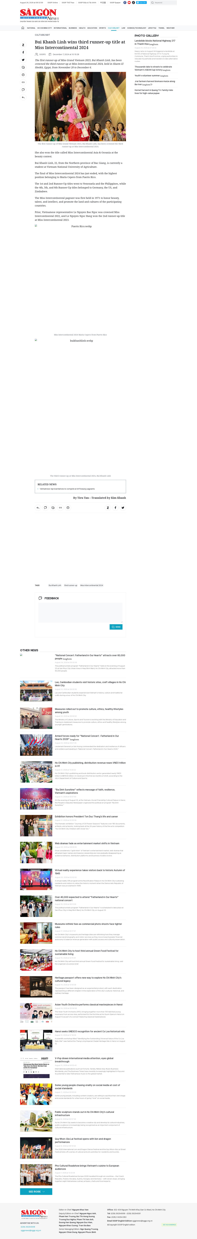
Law (123, 28)
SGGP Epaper (115, 2)
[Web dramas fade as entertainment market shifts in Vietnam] (36, 852)
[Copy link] (23, 82)
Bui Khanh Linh (55, 585)
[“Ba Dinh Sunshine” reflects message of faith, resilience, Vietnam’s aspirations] (36, 798)
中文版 (103, 2)
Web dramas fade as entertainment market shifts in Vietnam (87, 843)
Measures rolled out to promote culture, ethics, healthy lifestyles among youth (89, 711)
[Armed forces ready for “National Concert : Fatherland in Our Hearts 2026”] (36, 745)
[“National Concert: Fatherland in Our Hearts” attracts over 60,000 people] (36, 664)
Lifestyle (152, 28)
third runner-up (70, 585)
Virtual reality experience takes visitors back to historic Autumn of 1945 (90, 872)
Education (92, 28)
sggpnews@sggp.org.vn (31, 1230)
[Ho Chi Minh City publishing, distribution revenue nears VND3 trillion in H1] (36, 772)
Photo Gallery (147, 35)
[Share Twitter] (23, 60)
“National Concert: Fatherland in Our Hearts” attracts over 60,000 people (90, 657)
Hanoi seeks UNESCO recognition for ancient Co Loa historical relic (90, 1031)
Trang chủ (22, 28)
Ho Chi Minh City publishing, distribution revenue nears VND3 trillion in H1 (90, 764)
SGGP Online (53, 2)
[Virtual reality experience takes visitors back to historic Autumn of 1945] (36, 879)
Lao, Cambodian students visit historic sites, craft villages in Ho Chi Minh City (90, 684)
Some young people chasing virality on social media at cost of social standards (87, 1087)
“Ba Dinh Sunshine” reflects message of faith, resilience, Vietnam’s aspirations (85, 791)
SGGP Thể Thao (68, 2)
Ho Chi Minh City (44, 28)
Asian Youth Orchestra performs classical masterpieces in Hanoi (88, 1004)
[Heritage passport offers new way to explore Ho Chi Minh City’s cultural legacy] (36, 987)
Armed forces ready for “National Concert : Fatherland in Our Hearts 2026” (87, 737)
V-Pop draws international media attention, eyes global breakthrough (84, 1060)
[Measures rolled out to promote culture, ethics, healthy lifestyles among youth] (36, 718)
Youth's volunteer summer (151, 75)
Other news (29, 650)
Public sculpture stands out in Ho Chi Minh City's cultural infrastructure (84, 1114)
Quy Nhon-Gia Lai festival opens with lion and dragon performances (83, 1140)
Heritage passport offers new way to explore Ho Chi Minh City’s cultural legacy (88, 979)
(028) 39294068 (28, 1227)
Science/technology (136, 28)
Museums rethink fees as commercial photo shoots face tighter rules (88, 926)
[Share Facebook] (23, 52)
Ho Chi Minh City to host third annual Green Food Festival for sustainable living (86, 952)
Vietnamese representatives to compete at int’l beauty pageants (67, 489)
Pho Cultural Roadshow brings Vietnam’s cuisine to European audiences (87, 1167)
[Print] (23, 75)
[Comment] (23, 90)
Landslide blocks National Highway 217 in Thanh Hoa (155, 42)
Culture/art (114, 28)
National (31, 28)
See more (35, 1191)
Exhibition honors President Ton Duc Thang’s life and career (86, 816)
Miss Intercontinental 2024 (91, 585)
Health (82, 28)
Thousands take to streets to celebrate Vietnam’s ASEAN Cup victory (153, 68)
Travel (161, 28)
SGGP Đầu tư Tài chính (87, 2)
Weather (170, 28)
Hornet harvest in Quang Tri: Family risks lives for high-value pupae (154, 91)
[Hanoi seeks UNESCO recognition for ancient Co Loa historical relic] (36, 1040)
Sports (102, 28)
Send (118, 627)
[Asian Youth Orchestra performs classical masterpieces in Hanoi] (36, 1013)
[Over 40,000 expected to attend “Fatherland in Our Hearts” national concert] (36, 906)
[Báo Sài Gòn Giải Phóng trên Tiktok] (133, 2)
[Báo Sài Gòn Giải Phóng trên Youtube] (129, 2)
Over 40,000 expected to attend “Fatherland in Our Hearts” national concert (86, 899)
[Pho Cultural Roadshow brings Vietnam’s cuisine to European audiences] (36, 1175)
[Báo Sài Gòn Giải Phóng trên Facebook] (125, 2)
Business (73, 28)
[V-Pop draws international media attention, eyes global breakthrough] (36, 1067)
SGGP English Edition (39, 15)
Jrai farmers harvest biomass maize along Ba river (155, 83)
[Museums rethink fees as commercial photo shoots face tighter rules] (36, 933)
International (60, 28)
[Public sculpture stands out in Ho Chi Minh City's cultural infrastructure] (36, 1121)
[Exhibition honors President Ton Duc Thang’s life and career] (36, 825)
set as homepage (169, 1225)
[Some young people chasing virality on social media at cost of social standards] (36, 1094)
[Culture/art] (23, 97)
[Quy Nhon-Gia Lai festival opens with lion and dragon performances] (36, 1148)
